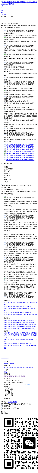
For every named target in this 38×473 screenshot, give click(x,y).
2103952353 (27, 384)
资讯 (2, 12)
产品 (2, 8)
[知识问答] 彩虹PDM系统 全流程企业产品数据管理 (20, 326)
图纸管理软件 (12, 402)
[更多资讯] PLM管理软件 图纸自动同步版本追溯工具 (20, 333)
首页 (2, 6)
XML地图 (28, 404)
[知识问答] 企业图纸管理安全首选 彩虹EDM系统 (19, 322)
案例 (2, 10)
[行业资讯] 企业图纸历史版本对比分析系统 (17, 306)
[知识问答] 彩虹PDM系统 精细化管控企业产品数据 (20, 324)
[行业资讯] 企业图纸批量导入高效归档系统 (17, 312)
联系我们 (3, 14)
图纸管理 (19, 367)
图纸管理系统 (14, 376)
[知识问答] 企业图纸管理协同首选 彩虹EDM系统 (19, 320)
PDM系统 (13, 367)
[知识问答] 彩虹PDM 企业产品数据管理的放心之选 (20, 329)
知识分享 (25, 367)
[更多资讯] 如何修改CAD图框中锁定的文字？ (18, 343)
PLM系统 (7, 367)
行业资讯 (31, 367)
